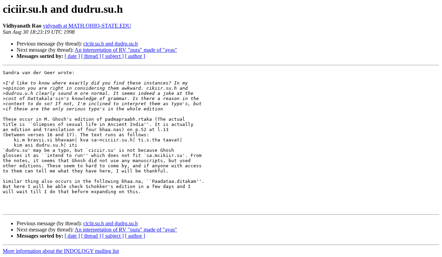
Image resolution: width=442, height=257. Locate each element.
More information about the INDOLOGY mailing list (61, 251)
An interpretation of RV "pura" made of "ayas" (126, 50)
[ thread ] (91, 56)
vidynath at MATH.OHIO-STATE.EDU (87, 26)
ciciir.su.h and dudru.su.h (110, 44)
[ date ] (72, 56)
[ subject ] (113, 56)
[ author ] (135, 56)
